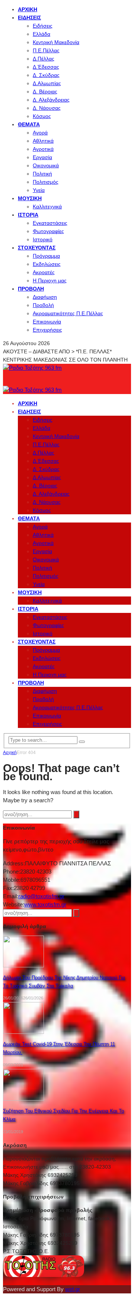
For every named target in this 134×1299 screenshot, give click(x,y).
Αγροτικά (43, 149)
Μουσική (30, 198)
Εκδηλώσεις (47, 264)
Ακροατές (44, 272)
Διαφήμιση (45, 297)
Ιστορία (28, 215)
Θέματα (29, 124)
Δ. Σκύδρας (46, 75)
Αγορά (40, 133)
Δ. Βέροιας (45, 91)
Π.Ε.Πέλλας (46, 50)
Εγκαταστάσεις (50, 223)
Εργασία (42, 157)
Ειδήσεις (29, 18)
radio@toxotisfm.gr (41, 896)
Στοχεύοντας (36, 248)
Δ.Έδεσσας (46, 67)
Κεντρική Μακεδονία (56, 42)
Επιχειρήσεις (47, 330)
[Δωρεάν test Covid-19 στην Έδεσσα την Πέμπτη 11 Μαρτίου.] (23, 1032)
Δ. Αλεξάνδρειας (51, 100)
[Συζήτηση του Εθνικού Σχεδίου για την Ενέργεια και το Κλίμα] (23, 1098)
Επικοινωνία (47, 322)
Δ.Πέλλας (43, 59)
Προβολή (31, 289)
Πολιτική (42, 174)
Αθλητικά (43, 141)
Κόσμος (42, 116)
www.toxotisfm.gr (45, 904)
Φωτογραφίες (48, 231)
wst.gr (72, 1289)
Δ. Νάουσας (47, 108)
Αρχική (27, 9)
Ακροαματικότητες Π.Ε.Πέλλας (68, 313)
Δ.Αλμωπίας (47, 83)
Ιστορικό (42, 239)
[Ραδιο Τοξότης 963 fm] (32, 368)
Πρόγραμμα (46, 256)
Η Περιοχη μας (50, 280)
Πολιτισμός (45, 182)
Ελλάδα (41, 34)
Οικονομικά (46, 165)
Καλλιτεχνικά (47, 207)
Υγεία (39, 190)
